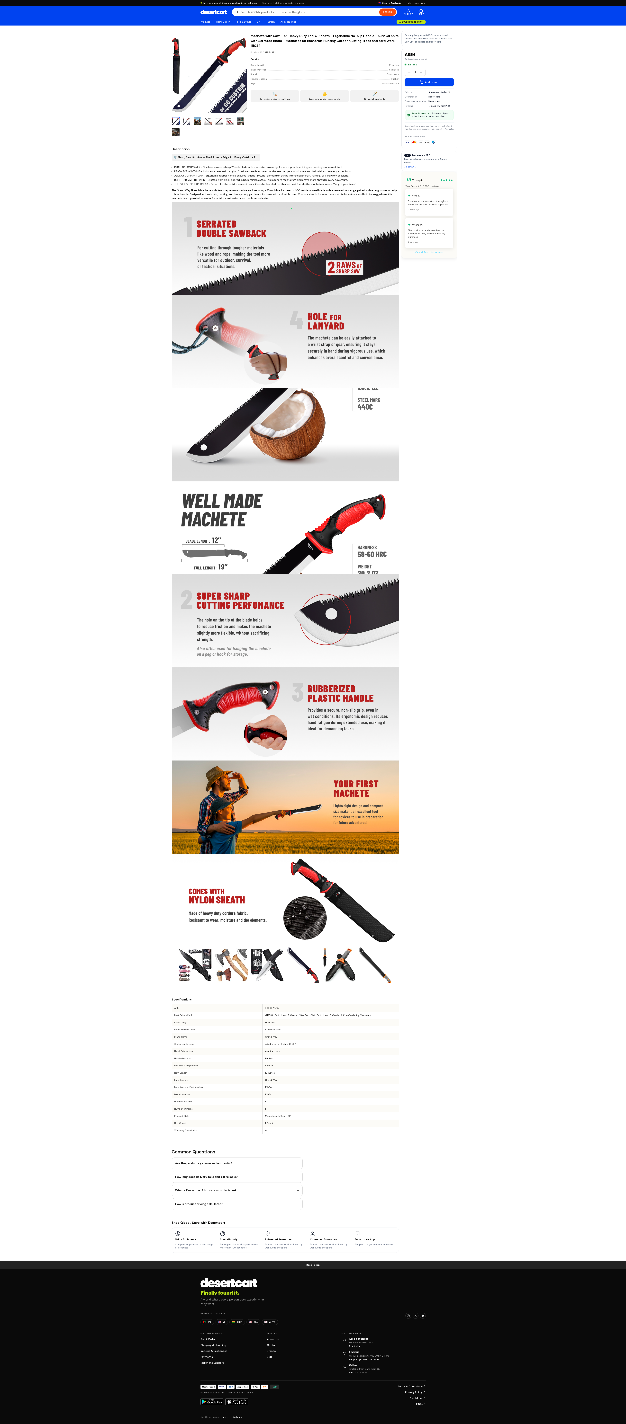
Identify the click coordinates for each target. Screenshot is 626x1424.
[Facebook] (423, 1316)
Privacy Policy (415, 1392)
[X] (415, 1316)
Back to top (313, 1264)
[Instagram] (408, 1316)
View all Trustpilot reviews (429, 252)
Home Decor (223, 21)
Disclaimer (418, 1398)
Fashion (270, 21)
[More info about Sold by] (448, 92)
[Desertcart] (213, 12)
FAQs (421, 1404)
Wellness (205, 21)
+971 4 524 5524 (358, 1372)
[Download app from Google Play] (211, 1401)
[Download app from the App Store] (236, 1401)
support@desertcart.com (364, 1359)
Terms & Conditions (412, 1386)
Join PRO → (410, 167)
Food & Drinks (243, 21)
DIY (259, 21)
